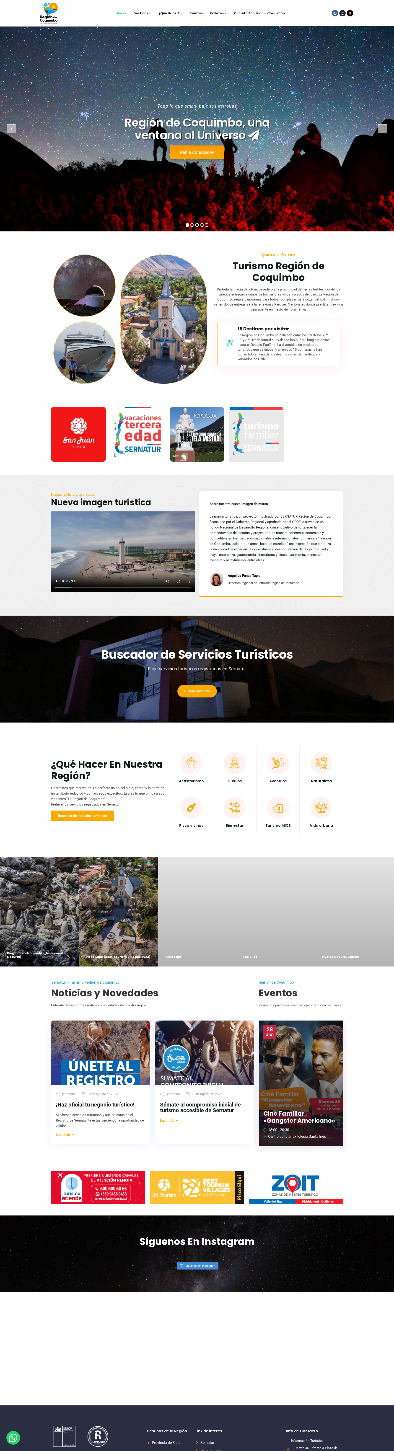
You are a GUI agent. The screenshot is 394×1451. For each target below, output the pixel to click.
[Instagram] (342, 13)
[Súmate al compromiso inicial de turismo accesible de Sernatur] (204, 1053)
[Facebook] (335, 13)
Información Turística (307, 1441)
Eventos (196, 13)
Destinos (140, 13)
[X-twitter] (350, 13)
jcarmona (69, 1094)
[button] (13, 1438)
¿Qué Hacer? (169, 13)
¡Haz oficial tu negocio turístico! (95, 1104)
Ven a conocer (194, 152)
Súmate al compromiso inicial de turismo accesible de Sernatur (200, 1107)
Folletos (217, 13)
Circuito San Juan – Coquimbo (259, 13)
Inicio (121, 13)
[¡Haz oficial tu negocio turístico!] (100, 1053)
